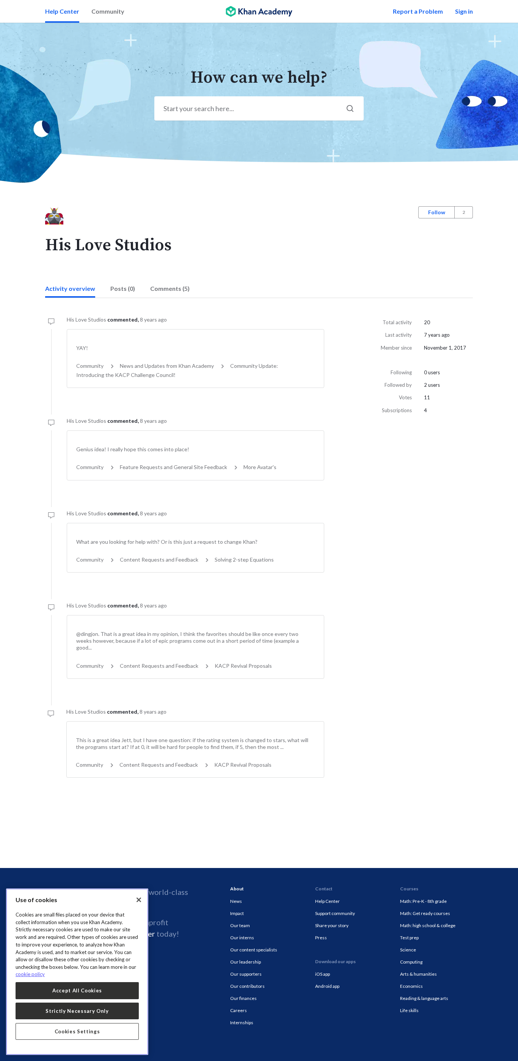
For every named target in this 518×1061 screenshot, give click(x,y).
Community (107, 11)
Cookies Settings (77, 1031)
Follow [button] (436, 212)
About (237, 888)
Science (408, 950)
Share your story (331, 925)
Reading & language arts (424, 998)
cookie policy (30, 974)
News (236, 901)
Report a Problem (418, 11)
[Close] (138, 899)
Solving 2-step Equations (244, 559)
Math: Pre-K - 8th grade (423, 901)
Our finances (243, 998)
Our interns (242, 937)
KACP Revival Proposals (243, 665)
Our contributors (247, 986)
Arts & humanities (418, 974)
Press (321, 937)
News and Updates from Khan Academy (167, 366)
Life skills (409, 1010)
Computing (411, 962)
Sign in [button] (464, 11)
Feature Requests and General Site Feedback (173, 467)
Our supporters (246, 974)
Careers (238, 1010)
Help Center (62, 11)
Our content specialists (253, 950)
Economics (411, 986)
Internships (241, 1022)
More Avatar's (259, 467)
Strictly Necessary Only (77, 1011)
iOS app (322, 974)
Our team (240, 925)
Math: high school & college (427, 925)
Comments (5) (170, 288)
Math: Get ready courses (425, 913)
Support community (335, 913)
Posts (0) (122, 288)
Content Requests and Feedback (159, 559)
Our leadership (245, 962)
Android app (327, 986)
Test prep (409, 937)
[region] (77, 971)
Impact (237, 913)
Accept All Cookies (77, 990)
